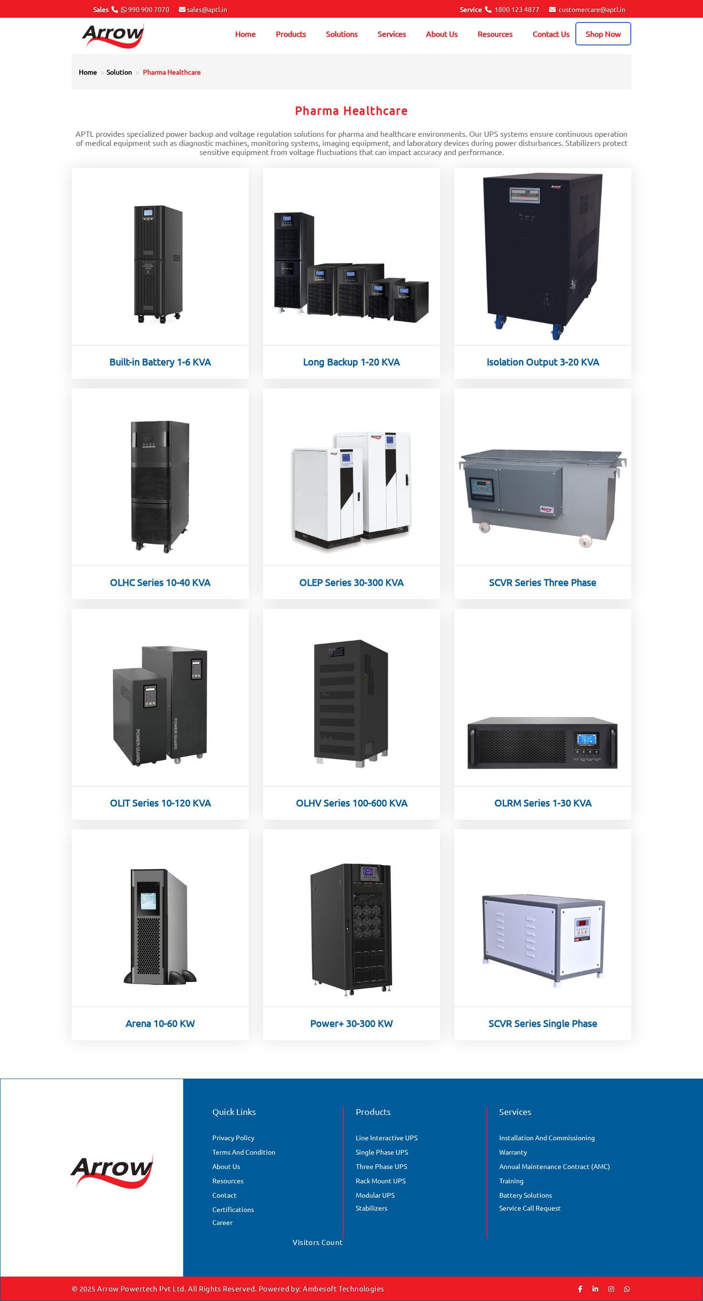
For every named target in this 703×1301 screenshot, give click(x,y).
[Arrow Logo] (126, 36)
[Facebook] (580, 1289)
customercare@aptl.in (592, 9)
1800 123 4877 (516, 9)
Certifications (233, 1209)
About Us (442, 33)
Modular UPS (375, 1195)
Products (291, 33)
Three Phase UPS (381, 1166)
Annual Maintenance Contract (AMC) (554, 1166)
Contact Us (551, 33)
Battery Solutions (525, 1195)
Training (511, 1180)
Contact (224, 1195)
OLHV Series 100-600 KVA (351, 802)
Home (245, 33)
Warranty (513, 1151)
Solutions (342, 33)
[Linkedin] (595, 1289)
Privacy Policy (233, 1137)
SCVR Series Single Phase (543, 1023)
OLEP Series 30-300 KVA (351, 582)
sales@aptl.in (207, 9)
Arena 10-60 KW (160, 1023)
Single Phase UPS (382, 1151)
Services (392, 33)
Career (222, 1222)
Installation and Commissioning (547, 1137)
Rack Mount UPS (381, 1180)
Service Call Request (530, 1207)
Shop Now (603, 33)
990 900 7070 (148, 9)
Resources (495, 33)
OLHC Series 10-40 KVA (160, 582)
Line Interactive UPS (386, 1137)
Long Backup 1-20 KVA (351, 361)
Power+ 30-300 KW (351, 1023)
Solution (119, 71)
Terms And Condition (243, 1151)
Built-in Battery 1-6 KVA (160, 361)
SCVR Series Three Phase (542, 582)
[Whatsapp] (627, 1289)
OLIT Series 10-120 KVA (160, 802)
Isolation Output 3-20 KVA (543, 361)
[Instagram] (611, 1289)
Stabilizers (371, 1207)
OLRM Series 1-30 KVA (543, 802)
